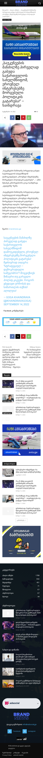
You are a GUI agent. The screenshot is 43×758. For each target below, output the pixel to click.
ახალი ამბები (14, 10)
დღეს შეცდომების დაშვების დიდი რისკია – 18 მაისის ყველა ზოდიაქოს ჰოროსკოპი (28, 624)
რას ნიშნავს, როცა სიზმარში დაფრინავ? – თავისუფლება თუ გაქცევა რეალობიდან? (28, 397)
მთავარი (5, 10)
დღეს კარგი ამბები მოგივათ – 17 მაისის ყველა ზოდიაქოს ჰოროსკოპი (27, 636)
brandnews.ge (15, 229)
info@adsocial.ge (30, 724)
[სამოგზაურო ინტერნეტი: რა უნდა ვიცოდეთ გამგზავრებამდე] (8, 473)
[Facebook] (12, 117)
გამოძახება (20, 520)
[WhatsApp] (28, 117)
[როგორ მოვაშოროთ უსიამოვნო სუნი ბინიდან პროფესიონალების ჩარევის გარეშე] (8, 657)
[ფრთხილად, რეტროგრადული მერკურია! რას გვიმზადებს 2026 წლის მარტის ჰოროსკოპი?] (8, 410)
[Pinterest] (23, 117)
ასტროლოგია (7, 413)
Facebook (16, 731)
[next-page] (7, 419)
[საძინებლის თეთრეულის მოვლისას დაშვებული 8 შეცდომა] (8, 672)
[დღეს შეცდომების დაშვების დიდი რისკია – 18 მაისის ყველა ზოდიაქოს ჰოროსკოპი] (8, 625)
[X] (17, 117)
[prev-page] (3, 419)
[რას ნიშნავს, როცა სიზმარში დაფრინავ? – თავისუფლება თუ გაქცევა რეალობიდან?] (8, 398)
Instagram (31, 731)
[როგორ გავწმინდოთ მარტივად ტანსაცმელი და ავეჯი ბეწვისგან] (8, 684)
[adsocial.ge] (13, 707)
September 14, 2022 (16, 304)
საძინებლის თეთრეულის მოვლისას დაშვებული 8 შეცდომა (25, 671)
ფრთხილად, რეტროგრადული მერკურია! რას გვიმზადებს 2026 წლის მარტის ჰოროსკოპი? (28, 409)
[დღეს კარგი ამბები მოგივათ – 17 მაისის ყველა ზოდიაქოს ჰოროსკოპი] (8, 637)
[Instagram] (25, 731)
